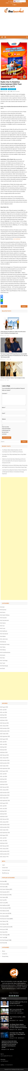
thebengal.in (20, 1005)
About (7, 2)
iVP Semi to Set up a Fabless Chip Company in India (13, 377)
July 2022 (4, 838)
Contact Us (12, 2)
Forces (3, 628)
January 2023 (5, 822)
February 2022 (5, 846)
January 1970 (5, 856)
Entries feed (5, 867)
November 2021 (5, 854)
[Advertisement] (14, 27)
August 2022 (5, 835)
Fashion (4, 623)
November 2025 (5, 731)
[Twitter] (14, 298)
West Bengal (5, 665)
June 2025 (4, 744)
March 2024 (5, 784)
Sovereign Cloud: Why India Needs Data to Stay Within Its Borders (14, 455)
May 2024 (4, 779)
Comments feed (6, 870)
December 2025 (5, 728)
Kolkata (4, 636)
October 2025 (5, 733)
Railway (4, 649)
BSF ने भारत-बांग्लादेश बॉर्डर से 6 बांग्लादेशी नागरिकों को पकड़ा (16, 1010)
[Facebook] (14, 296)
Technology (4, 660)
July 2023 (4, 805)
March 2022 (5, 843)
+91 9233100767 (9, 1064)
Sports (3, 655)
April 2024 (4, 781)
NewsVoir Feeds (12, 89)
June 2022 (4, 840)
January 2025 (5, 757)
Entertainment (5, 620)
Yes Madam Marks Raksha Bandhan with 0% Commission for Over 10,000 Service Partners (12, 450)
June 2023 (4, 808)
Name (3, 407)
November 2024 (5, 763)
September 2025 (6, 736)
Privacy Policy (19, 2)
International (5, 633)
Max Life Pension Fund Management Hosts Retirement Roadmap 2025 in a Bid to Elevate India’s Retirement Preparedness (4, 306)
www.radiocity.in (17, 239)
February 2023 (5, 819)
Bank (3, 607)
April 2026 (4, 717)
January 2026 (5, 725)
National (4, 641)
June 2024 (4, 776)
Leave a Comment (15, 91)
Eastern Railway (5, 615)
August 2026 (5, 707)
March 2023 (5, 816)
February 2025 (5, 755)
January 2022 (5, 848)
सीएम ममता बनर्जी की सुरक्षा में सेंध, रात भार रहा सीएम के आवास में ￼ (18, 1002)
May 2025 (4, 747)
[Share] (14, 303)
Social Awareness (6, 652)
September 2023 (6, 800)
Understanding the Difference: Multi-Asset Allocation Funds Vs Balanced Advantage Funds (13, 332)
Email (3, 413)
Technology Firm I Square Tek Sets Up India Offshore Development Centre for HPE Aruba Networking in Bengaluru (24, 306)
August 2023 (5, 803)
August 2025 (5, 739)
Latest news (3, 89)
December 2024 (5, 760)
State (3, 657)
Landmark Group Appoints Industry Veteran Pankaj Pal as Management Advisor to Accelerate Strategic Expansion (14, 471)
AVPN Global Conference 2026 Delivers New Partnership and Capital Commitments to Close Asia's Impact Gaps (14, 466)
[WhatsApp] (14, 300)
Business (4, 609)
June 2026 (4, 712)
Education (4, 617)
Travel (3, 663)
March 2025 (5, 752)
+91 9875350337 (4, 1061)
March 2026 (5, 720)
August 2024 (5, 771)
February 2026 (5, 723)
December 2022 (5, 824)
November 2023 (5, 795)
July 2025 (4, 741)
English (18, 1)
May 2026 (4, 715)
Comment (4, 393)
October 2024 (5, 765)
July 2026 (4, 709)
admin (22, 1020)
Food (3, 625)
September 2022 (6, 832)
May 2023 (4, 811)
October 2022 (5, 830)
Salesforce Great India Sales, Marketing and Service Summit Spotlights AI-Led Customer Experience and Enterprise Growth (14, 460)
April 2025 (4, 749)
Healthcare (4, 631)
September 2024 (6, 768)
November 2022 (5, 827)
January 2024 (5, 789)
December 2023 (5, 792)
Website (4, 419)
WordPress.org (5, 873)
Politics (3, 647)
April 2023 (4, 813)
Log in (3, 865)
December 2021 (5, 851)
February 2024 (5, 787)
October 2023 (5, 797)
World (3, 668)
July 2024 (4, 773)
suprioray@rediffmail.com (6, 1055)
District (3, 612)
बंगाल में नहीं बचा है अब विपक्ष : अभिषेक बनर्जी (17, 1017)
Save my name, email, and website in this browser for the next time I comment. (6, 430)
